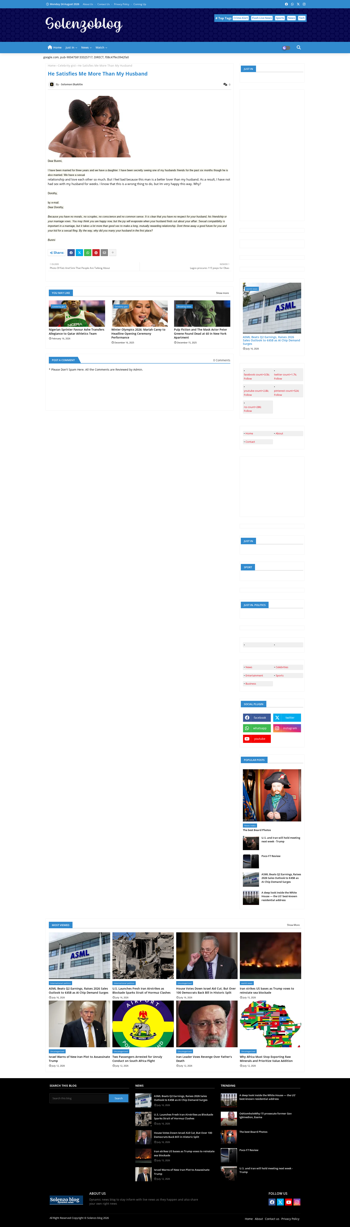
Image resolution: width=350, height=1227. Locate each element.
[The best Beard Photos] (272, 795)
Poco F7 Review (271, 856)
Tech (302, 18)
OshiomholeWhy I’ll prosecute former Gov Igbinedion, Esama (265, 1115)
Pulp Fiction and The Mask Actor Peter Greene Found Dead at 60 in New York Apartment (200, 333)
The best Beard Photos (257, 830)
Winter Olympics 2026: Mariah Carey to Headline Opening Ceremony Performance (138, 333)
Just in (70, 47)
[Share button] (112, 252)
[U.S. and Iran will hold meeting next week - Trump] (251, 843)
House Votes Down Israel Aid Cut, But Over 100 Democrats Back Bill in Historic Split (206, 990)
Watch (100, 47)
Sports (280, 18)
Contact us (103, 4)
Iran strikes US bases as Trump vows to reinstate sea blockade (267, 990)
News (291, 18)
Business (250, 683)
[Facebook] (71, 252)
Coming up (139, 4)
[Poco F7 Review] (251, 861)
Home (57, 47)
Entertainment (254, 675)
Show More (293, 925)
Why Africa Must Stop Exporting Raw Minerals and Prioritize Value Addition (266, 1059)
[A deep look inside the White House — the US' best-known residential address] (251, 898)
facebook (260, 718)
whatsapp (260, 728)
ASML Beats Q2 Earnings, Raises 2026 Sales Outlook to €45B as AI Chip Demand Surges (271, 340)
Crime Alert (241, 18)
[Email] (104, 252)
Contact (250, 442)
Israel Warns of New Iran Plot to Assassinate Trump (79, 1059)
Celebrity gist (67, 65)
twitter (290, 718)
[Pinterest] (96, 252)
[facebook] (258, 645)
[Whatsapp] (87, 252)
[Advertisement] (273, 155)
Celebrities (282, 667)
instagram (290, 728)
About (279, 433)
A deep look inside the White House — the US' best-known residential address (279, 896)
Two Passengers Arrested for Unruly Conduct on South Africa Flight (137, 1059)
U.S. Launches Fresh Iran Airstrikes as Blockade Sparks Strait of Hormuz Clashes (141, 990)
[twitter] (288, 645)
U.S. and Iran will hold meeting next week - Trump (280, 839)
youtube (259, 739)
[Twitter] (79, 252)
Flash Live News (262, 18)
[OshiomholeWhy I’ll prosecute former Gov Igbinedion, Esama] (229, 1119)
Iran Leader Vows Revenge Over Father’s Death (204, 1059)
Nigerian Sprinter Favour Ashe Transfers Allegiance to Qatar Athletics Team (76, 331)
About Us (88, 4)
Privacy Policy (122, 4)
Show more (222, 293)
